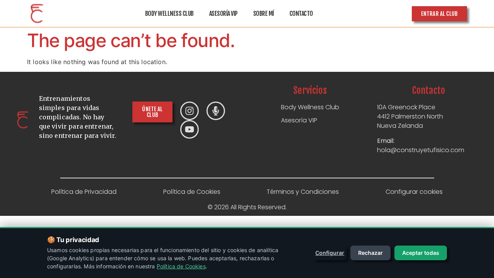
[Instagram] (189, 111)
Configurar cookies (414, 191)
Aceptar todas (420, 252)
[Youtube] (189, 129)
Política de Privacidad (84, 191)
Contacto (301, 13)
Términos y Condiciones (303, 191)
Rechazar (370, 252)
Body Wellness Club (169, 13)
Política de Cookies (191, 191)
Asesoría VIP (223, 13)
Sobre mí (263, 13)
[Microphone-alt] (215, 111)
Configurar (329, 252)
